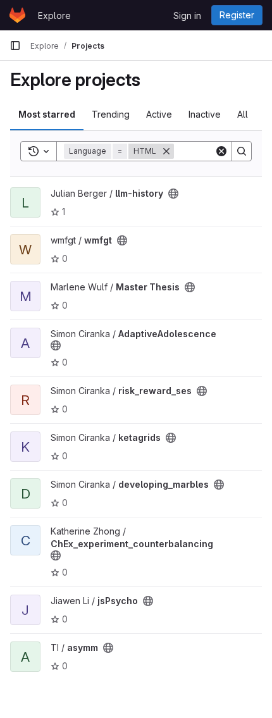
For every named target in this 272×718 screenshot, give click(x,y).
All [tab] (242, 114)
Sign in (187, 15)
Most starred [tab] (46, 114)
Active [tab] (159, 114)
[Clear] (221, 151)
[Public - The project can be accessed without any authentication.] (173, 194)
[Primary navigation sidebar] (15, 45)
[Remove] (166, 151)
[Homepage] (17, 15)
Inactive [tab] (205, 114)
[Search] (242, 151)
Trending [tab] (111, 114)
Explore (54, 15)
